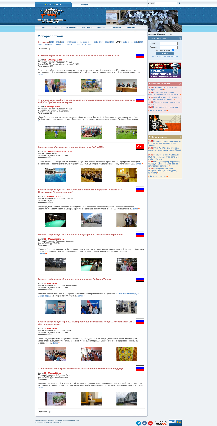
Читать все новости (157, 110)
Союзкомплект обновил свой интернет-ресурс (162, 89)
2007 (51, 44)
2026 (52, 42)
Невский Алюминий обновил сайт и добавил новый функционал (164, 98)
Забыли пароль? (171, 56)
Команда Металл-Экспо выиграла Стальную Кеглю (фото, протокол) (162, 171)
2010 (141, 42)
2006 (57, 44)
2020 (85, 42)
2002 (78, 44)
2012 (130, 42)
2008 (46, 44)
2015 (112, 42)
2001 (84, 44)
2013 (125, 42)
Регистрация (157, 56)
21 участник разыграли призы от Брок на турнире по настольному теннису (164, 143)
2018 (96, 42)
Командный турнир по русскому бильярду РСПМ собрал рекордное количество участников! (164, 164)
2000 (89, 44)
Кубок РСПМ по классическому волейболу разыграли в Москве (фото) (164, 149)
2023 (69, 42)
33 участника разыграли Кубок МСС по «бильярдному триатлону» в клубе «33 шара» (163, 157)
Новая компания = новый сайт (166, 107)
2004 (68, 44)
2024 (63, 42)
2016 (107, 42)
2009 (40, 44)
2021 (80, 42)
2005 (62, 44)
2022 (74, 42)
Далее (41, 74)
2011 (136, 42)
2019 (90, 42)
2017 (101, 42)
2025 (58, 42)
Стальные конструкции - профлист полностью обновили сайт (164, 93)
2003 (73, 44)
